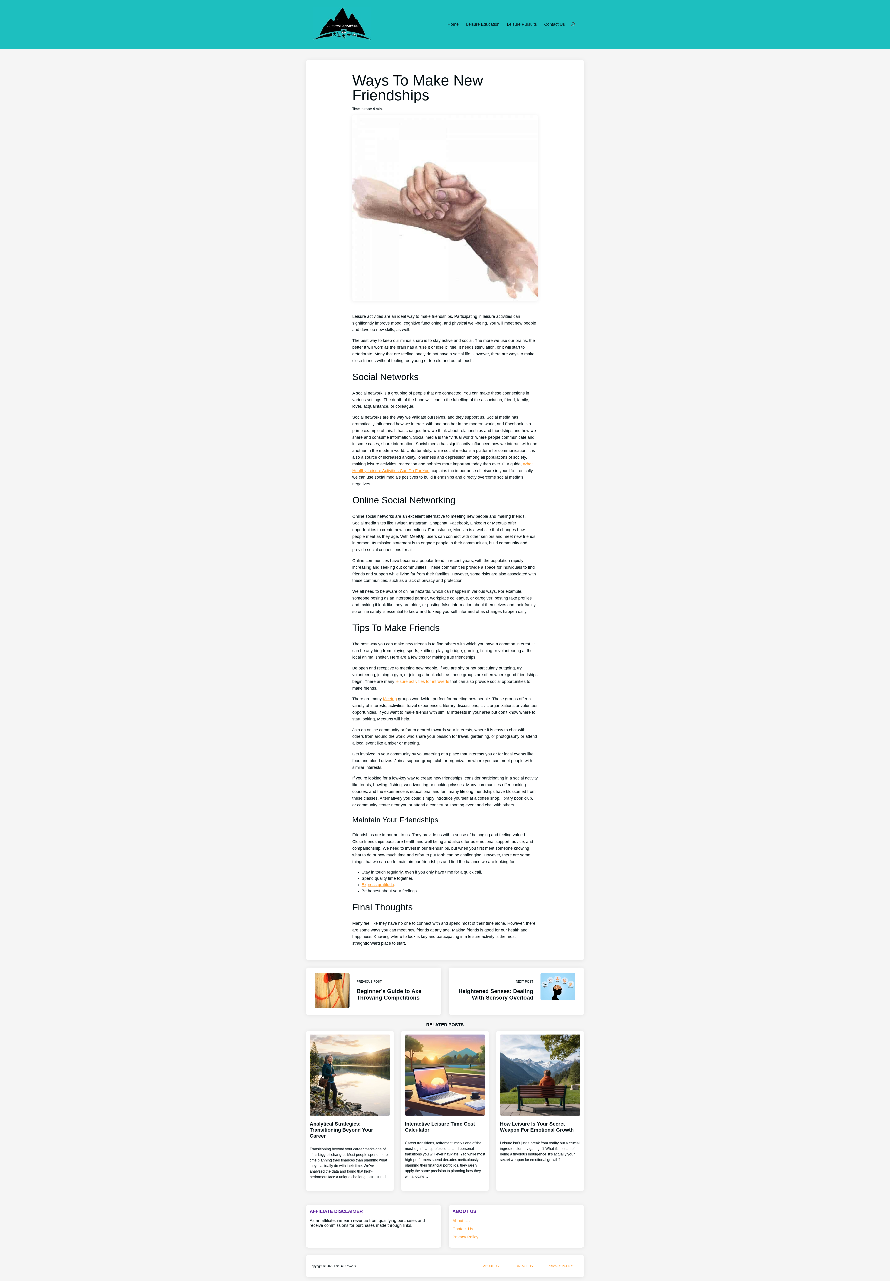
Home (453, 24)
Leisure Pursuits (522, 24)
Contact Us (554, 24)
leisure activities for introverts (421, 681)
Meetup (390, 699)
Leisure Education (482, 24)
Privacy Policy (465, 1237)
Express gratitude (378, 884)
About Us (461, 1220)
